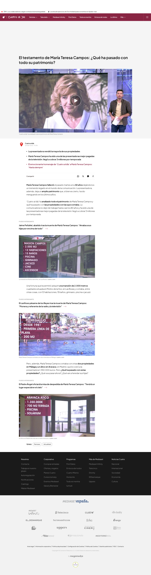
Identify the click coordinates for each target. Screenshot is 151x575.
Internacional (117, 468)
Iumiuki (69, 486)
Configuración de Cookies (76, 546)
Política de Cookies (92, 546)
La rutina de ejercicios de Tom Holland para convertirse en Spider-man (73, 12)
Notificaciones (27, 480)
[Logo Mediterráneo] (103, 536)
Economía (116, 477)
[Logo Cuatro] (89, 512)
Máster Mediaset (28, 488)
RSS (114, 546)
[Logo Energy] (117, 520)
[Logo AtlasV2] (47, 536)
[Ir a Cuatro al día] (16, 17)
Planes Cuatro (49, 473)
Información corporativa (43, 546)
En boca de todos (74, 468)
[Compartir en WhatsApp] (78, 176)
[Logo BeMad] (34, 528)
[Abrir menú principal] (147, 17)
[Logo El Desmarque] (34, 520)
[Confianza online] (75, 567)
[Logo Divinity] (117, 512)
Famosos (37, 444)
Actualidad (47, 444)
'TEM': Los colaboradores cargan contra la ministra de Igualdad (24, 12)
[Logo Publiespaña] (75, 535)
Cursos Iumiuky (50, 477)
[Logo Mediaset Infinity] (34, 512)
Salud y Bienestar (51, 486)
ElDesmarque (94, 477)
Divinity (92, 473)
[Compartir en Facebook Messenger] (88, 176)
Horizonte (70, 477)
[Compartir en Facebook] (93, 176)
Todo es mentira (73, 481)
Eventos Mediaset (51, 481)
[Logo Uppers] (61, 528)
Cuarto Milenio (72, 473)
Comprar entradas (51, 464)
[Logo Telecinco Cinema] (89, 528)
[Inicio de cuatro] (4, 17)
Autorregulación (28, 475)
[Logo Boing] (89, 520)
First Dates (70, 464)
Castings (25, 484)
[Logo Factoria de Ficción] (61, 520)
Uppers (92, 481)
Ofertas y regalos (51, 468)
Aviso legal (30, 546)
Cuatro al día (29, 143)
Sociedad (116, 473)
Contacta (25, 464)
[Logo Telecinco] (61, 512)
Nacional (115, 464)
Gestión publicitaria (105, 546)
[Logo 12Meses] (117, 528)
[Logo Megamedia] (76, 556)
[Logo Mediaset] (75, 502)
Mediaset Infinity (96, 464)
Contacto (121, 546)
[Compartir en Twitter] (83, 176)
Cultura (115, 481)
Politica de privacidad (59, 546)
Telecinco (93, 468)
